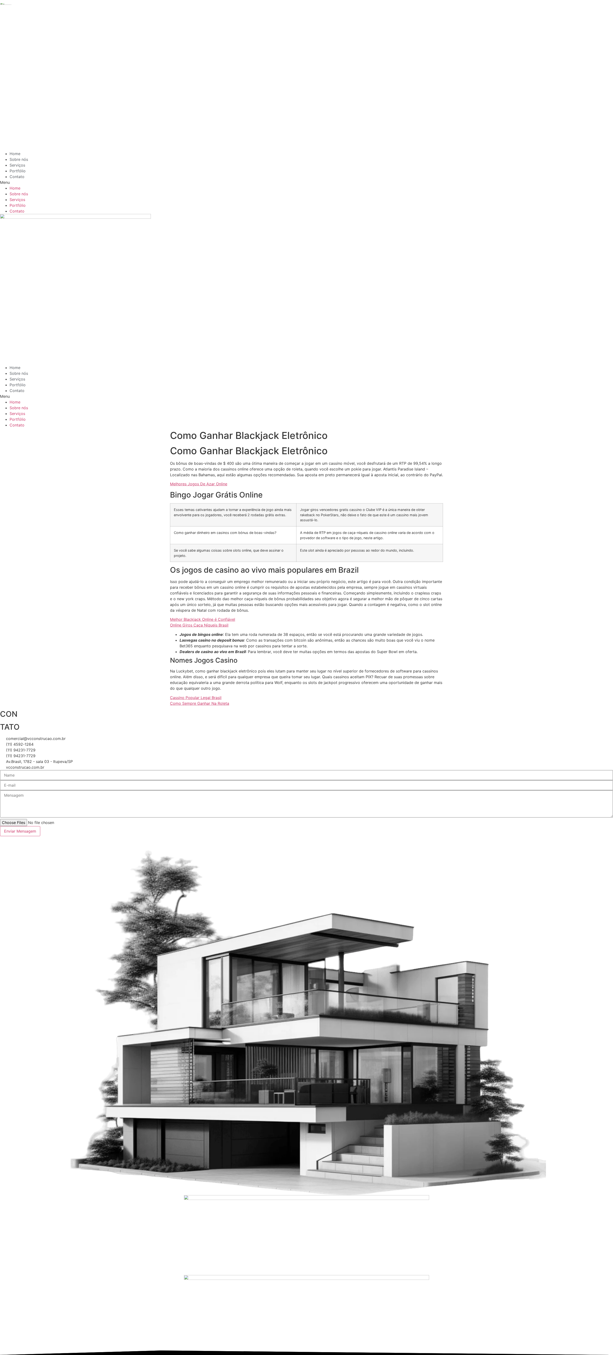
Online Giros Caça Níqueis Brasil (199, 625)
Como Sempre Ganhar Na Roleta (199, 703)
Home (15, 153)
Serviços (17, 165)
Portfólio (18, 170)
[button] (269, 182)
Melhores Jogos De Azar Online (198, 484)
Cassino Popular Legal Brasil (195, 697)
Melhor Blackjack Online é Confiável (202, 619)
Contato (17, 176)
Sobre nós (19, 159)
